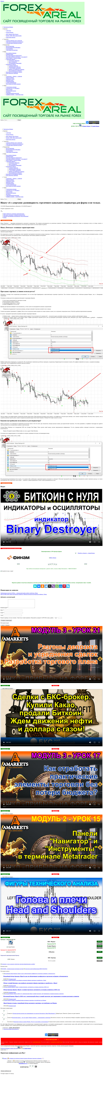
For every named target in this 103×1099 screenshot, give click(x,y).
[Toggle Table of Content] (2, 211)
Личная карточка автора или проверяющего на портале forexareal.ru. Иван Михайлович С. (34, 1013)
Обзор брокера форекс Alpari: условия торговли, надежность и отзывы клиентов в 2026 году (31, 989)
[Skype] (68, 586)
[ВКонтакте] (38, 586)
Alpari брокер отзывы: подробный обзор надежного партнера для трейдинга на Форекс (30, 1003)
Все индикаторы (10, 46)
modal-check (3, 1049)
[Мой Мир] (60, 586)
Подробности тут (23, 1063)
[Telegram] (46, 586)
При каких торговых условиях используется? (14, 215)
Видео (4, 217)
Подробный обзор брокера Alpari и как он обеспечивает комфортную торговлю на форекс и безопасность (35, 976)
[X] (49, 586)
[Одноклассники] (42, 586)
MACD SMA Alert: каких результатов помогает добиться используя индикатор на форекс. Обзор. (24, 594)
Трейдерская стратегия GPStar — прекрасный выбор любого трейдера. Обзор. (19, 593)
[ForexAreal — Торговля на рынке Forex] (43, 24)
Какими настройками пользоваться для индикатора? (15, 216)
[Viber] (53, 586)
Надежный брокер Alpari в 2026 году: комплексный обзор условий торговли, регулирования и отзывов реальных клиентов (41, 996)
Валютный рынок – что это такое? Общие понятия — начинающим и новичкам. (31, 1017)
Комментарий (4, 607)
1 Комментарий (12, 979)
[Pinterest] (64, 586)
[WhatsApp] (57, 586)
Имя (2, 610)
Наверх (2, 1)
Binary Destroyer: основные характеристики (13, 213)
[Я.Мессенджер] (35, 586)
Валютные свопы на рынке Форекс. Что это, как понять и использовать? (31, 1021)
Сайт (2, 615)
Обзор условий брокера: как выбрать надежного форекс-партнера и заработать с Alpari (30, 983)
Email (2, 612)
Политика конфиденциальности (11, 1029)
